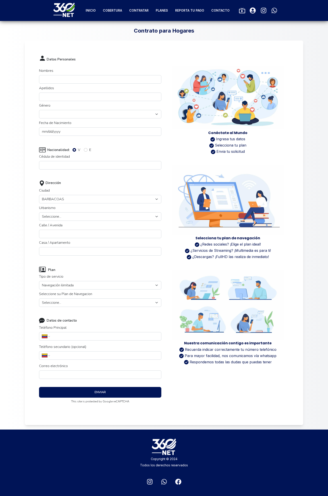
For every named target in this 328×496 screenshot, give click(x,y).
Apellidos (46, 88)
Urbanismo (47, 207)
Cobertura (112, 10)
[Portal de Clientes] (252, 10)
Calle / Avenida (50, 225)
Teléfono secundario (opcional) (62, 346)
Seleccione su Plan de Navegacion (65, 293)
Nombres (46, 70)
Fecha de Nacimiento (55, 122)
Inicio (91, 10)
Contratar (139, 10)
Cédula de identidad (54, 156)
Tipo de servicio (51, 276)
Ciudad (44, 190)
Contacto (220, 10)
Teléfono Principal (52, 327)
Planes (162, 10)
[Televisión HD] (242, 10)
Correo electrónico (53, 366)
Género (44, 105)
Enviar (100, 392)
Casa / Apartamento (54, 242)
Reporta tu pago (189, 10)
